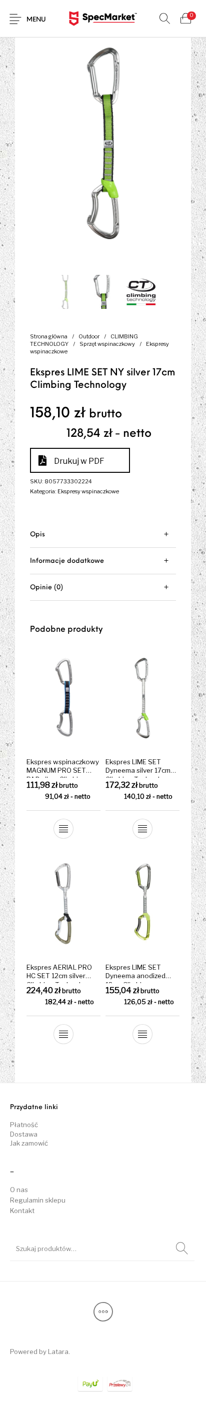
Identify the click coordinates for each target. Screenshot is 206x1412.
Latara (58, 1352)
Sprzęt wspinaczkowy (107, 343)
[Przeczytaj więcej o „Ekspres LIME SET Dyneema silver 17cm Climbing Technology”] (142, 828)
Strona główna (49, 336)
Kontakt (22, 1211)
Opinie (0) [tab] (46, 587)
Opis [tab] (37, 534)
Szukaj (182, 1249)
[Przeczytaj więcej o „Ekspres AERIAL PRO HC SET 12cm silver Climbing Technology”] (64, 1034)
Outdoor (89, 336)
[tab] (103, 534)
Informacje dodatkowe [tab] (67, 561)
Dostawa (24, 1134)
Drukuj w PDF (79, 461)
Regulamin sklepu (38, 1200)
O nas (19, 1190)
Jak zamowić (29, 1143)
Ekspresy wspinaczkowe (88, 491)
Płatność (24, 1125)
